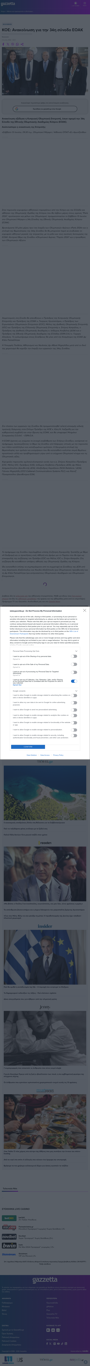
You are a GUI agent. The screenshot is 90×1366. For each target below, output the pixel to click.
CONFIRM (28, 747)
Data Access (45, 755)
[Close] (85, 611)
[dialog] (45, 683)
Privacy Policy (58, 755)
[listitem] (45, 651)
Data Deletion (32, 755)
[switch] (74, 656)
